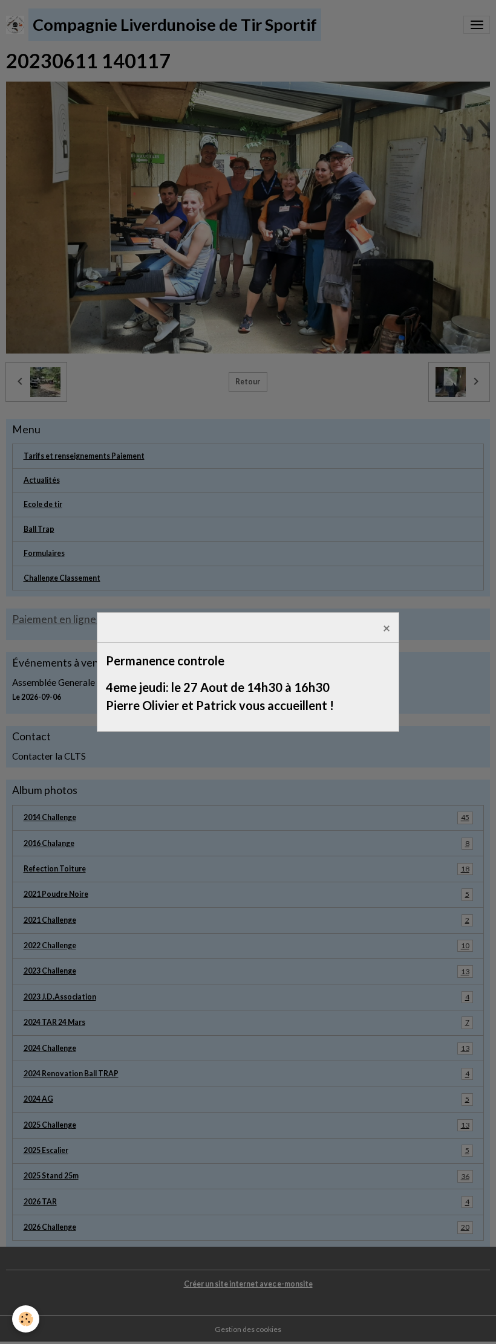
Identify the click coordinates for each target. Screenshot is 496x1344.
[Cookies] (25, 1319)
